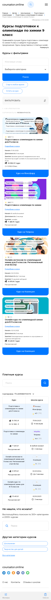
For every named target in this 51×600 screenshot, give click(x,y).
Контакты (15, 582)
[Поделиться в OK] (13, 573)
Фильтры (6, 598)
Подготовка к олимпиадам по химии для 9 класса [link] (14, 408)
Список (46, 598)
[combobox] (28, 526)
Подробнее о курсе (12, 146)
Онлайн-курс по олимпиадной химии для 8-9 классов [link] (14, 484)
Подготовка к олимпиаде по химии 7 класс (21, 198)
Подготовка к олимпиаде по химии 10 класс (21, 188)
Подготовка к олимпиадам (33, 241)
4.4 (10, 202)
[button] (30, 4)
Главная (5, 13)
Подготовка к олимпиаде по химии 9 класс (21, 131)
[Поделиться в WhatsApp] (27, 573)
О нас (5, 582)
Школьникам (25, 13)
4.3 (11, 137)
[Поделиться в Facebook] (18, 573)
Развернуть (44, 47)
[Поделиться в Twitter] (8, 573)
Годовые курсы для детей (33, 121)
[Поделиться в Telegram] (4, 573)
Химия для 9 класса (13, 121)
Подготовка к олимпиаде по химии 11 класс (21, 193)
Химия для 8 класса (13, 301)
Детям (14, 13)
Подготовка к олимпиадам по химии (29, 15)
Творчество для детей (13, 549)
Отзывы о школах (31, 582)
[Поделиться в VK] (23, 573)
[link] (25, 173)
